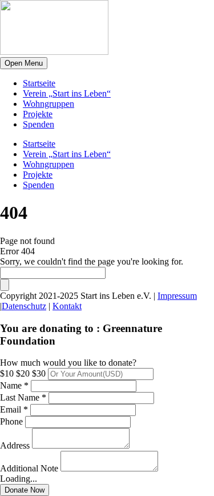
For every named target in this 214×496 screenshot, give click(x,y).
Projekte (38, 114)
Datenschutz (24, 306)
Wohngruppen (48, 104)
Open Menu (24, 63)
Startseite (39, 83)
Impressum (177, 296)
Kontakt (67, 306)
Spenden (38, 124)
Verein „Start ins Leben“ (67, 93)
